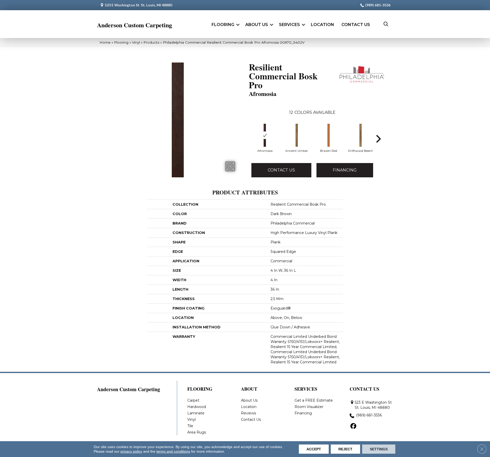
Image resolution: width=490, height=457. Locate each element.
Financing (345, 170)
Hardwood (196, 406)
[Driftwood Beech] (360, 135)
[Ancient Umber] (296, 135)
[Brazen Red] (328, 135)
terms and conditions (173, 451)
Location (322, 24)
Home (105, 42)
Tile (190, 426)
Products (151, 42)
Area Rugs (196, 432)
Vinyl (136, 42)
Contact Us (355, 24)
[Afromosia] (264, 135)
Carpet (193, 400)
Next (378, 139)
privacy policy (131, 451)
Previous (246, 139)
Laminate (195, 413)
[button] (237, 24)
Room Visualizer (309, 406)
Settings (379, 449)
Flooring (223, 24)
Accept (314, 449)
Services (289, 24)
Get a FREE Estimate (314, 400)
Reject (345, 449)
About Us (256, 24)
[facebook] (353, 426)
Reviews (248, 413)
